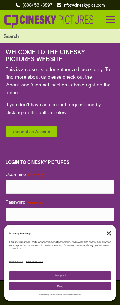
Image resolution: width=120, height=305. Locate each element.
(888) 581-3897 (37, 5)
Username (25, 174)
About (12, 84)
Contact (40, 84)
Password (24, 202)
